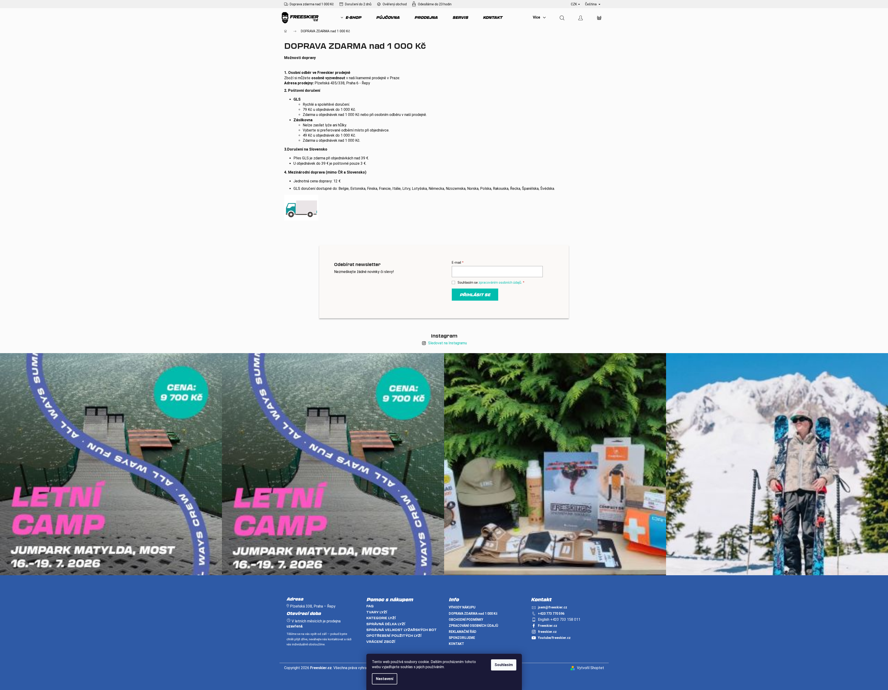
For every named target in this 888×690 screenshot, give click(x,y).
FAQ (370, 606)
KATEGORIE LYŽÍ (381, 618)
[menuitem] (351, 17)
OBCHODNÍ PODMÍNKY (466, 619)
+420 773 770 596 (551, 613)
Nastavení (384, 679)
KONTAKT (456, 644)
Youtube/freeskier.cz (554, 638)
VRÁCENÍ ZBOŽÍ (380, 641)
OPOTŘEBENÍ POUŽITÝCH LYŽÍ (394, 635)
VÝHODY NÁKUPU (462, 607)
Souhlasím (503, 665)
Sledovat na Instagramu (447, 343)
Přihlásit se (475, 294)
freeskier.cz (547, 632)
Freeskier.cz (547, 626)
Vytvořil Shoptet (590, 668)
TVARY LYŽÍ (376, 612)
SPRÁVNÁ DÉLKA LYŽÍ (385, 624)
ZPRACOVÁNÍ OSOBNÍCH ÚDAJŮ (473, 626)
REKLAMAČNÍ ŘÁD (462, 632)
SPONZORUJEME (462, 638)
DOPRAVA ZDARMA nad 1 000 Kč (473, 613)
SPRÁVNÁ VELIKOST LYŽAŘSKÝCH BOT (401, 629)
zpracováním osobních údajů (499, 282)
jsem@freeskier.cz (552, 607)
